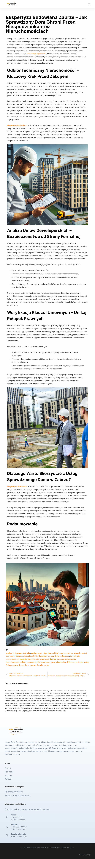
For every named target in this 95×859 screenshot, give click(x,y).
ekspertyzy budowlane (36, 54)
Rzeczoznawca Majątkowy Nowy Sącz (19, 696)
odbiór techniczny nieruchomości (35, 662)
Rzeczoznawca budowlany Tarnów (17, 693)
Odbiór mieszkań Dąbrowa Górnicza (34, 708)
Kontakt (8, 779)
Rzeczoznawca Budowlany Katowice (43, 691)
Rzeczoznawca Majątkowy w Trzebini (63, 706)
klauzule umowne (27, 659)
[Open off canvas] (89, 4)
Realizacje (9, 772)
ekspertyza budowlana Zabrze (36, 656)
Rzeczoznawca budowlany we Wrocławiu (72, 693)
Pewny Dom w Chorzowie (34, 703)
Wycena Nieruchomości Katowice (29, 698)
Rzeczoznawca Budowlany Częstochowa (71, 691)
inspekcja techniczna (60, 656)
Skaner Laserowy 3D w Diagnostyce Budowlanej (22, 711)
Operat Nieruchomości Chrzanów (54, 698)
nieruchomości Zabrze (46, 659)
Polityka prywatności (14, 792)
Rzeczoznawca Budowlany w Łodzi (45, 696)
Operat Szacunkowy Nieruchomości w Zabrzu (53, 701)
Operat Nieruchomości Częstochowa (43, 693)
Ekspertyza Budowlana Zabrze (58, 708)
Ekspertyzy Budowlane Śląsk (79, 708)
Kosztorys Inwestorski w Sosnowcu (53, 711)
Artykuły (8, 775)
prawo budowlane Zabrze (62, 662)
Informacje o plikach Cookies (17, 795)
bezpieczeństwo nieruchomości (73, 653)
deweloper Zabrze (14, 656)
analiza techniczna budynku (18, 653)
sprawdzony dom (21, 665)
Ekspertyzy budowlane (17, 125)
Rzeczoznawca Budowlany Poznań (37, 706)
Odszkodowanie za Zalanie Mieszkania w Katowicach (63, 703)
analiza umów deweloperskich (44, 653)
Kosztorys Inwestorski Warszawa (70, 696)
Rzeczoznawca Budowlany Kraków (17, 691)
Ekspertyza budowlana (17, 486)
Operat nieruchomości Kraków (25, 701)
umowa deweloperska (39, 665)
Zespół (8, 768)
